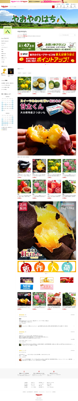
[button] (74, 4)
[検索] (53, 7)
